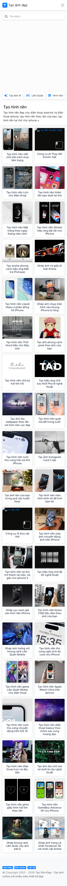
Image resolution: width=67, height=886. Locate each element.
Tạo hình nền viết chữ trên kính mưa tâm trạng (17, 157)
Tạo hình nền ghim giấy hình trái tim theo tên (17, 807)
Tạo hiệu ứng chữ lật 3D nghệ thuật (49, 573)
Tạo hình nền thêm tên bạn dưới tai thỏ (50, 194)
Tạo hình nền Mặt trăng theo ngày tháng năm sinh (17, 230)
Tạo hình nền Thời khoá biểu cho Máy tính (17, 345)
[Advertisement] (33, 55)
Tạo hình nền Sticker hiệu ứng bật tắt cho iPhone (49, 230)
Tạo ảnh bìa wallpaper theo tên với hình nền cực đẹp (17, 421)
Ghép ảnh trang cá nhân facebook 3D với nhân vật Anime (49, 845)
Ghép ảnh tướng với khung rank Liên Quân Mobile (17, 651)
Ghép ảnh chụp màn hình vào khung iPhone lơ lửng (49, 307)
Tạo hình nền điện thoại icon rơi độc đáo (17, 769)
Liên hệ (31, 867)
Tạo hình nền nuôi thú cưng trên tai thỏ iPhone (17, 460)
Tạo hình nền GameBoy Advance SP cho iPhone (49, 807)
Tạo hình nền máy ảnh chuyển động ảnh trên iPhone (50, 536)
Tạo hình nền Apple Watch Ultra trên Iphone (50, 689)
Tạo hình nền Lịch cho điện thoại (17, 194)
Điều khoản (20, 867)
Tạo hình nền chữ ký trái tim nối (17, 382)
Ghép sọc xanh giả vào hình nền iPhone (17, 611)
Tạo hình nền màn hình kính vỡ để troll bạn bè (49, 498)
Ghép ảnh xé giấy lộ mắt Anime (49, 267)
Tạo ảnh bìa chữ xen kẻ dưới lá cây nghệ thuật (49, 769)
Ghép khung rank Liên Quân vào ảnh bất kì (17, 845)
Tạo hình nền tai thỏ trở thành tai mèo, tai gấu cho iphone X (17, 575)
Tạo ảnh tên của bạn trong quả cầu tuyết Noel (17, 498)
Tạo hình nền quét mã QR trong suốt (49, 420)
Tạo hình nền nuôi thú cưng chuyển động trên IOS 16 (17, 728)
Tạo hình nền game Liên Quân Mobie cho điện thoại (17, 689)
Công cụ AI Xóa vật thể (17, 535)
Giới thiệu (7, 867)
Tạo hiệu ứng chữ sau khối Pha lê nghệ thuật (49, 383)
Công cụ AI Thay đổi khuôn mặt (49, 155)
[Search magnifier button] (6, 16)
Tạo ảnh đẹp (17, 5)
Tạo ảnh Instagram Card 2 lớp (49, 458)
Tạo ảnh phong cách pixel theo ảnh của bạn (49, 345)
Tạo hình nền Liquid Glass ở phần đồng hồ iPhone (17, 307)
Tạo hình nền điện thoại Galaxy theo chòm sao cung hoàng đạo (50, 729)
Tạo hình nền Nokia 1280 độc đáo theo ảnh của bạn (50, 613)
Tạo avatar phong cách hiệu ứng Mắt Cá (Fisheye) (17, 268)
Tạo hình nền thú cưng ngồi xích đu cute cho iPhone (50, 651)
